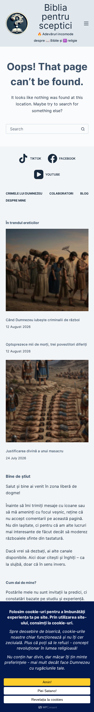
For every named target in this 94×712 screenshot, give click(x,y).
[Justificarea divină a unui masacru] (47, 401)
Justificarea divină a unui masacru (34, 451)
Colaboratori (61, 193)
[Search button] (83, 129)
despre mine (16, 200)
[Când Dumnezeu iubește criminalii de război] (47, 270)
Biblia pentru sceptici (55, 16)
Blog (84, 193)
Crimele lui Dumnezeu (24, 193)
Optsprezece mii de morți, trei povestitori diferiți (46, 344)
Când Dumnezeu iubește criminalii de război (43, 320)
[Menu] (86, 23)
